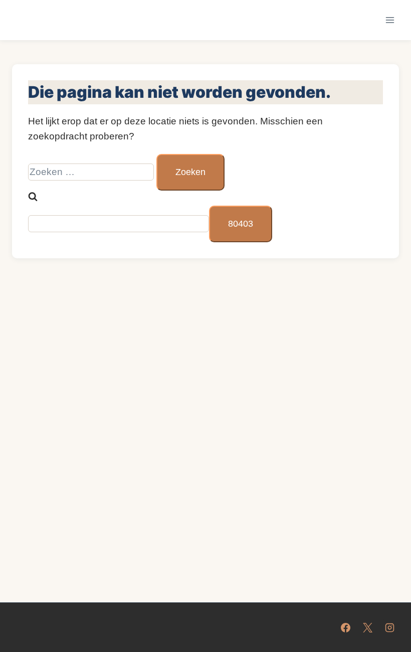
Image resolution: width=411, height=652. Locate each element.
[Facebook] (345, 627)
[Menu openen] (389, 20)
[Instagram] (389, 627)
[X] (367, 627)
